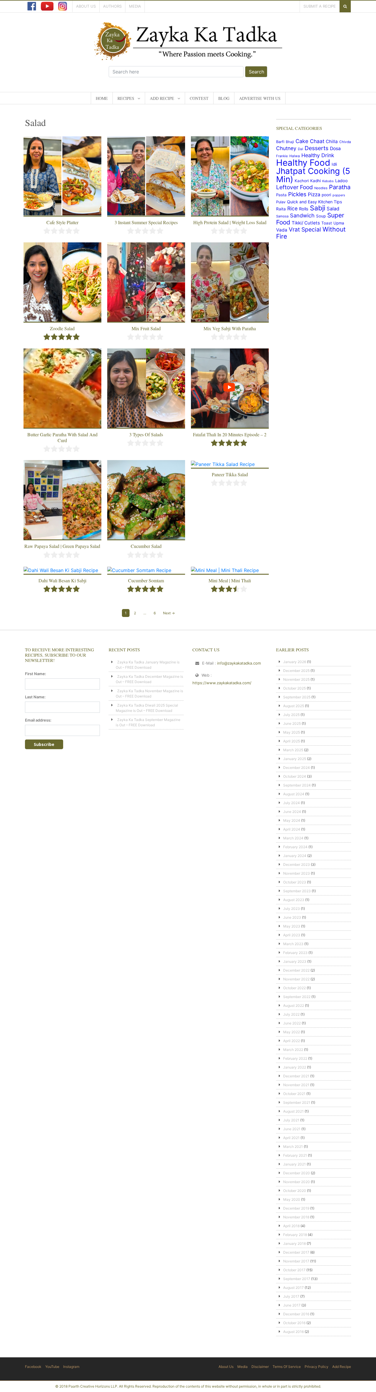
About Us (86, 6)
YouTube (52, 1366)
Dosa (335, 148)
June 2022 (292, 1023)
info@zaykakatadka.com (239, 663)
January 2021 (294, 1164)
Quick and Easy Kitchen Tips (314, 201)
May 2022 (291, 1032)
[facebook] (31, 6)
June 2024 (292, 811)
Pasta (281, 194)
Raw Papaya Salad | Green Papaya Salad (62, 546)
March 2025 (293, 750)
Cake (302, 141)
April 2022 (291, 1041)
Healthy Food (303, 162)
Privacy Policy (316, 1366)
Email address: (38, 720)
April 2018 (291, 1226)
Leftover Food (294, 187)
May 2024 (291, 820)
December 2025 (296, 670)
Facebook (33, 1366)
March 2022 (293, 1049)
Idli (334, 164)
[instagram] (62, 6)
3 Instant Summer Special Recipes (146, 222)
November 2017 (296, 1261)
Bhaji (290, 142)
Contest (199, 98)
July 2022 (291, 1014)
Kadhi (315, 180)
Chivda (345, 142)
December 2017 (296, 1252)
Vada (281, 230)
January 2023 (294, 961)
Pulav (281, 202)
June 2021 (292, 1129)
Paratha (339, 187)
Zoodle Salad (62, 328)
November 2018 (296, 1217)
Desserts (316, 148)
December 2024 (296, 767)
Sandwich (302, 215)
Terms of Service (287, 1366)
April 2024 (291, 829)
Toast (326, 223)
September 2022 (296, 996)
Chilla (332, 141)
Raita (281, 209)
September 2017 (296, 1279)
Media (135, 6)
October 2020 (294, 1190)
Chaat (317, 141)
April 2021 (291, 1138)
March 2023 (293, 944)
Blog (223, 98)
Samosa (282, 216)
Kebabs (328, 181)
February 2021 (295, 1155)
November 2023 (296, 873)
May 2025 (291, 732)
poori (326, 194)
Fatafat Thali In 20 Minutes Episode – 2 (229, 434)
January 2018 (294, 1243)
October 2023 (294, 882)
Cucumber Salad (146, 546)
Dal (300, 149)
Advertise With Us (260, 98)
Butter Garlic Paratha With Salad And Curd (62, 437)
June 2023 (292, 917)
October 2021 (294, 1093)
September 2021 (296, 1102)
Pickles (297, 194)
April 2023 (291, 935)
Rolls (303, 208)
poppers (339, 195)
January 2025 (294, 759)
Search (256, 72)
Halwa (294, 156)
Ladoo (341, 180)
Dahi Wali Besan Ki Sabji (62, 580)
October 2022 (294, 988)
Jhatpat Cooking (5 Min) (313, 175)
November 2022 (296, 979)
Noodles (321, 188)
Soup (321, 216)
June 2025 (292, 723)
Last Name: (35, 697)
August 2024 (293, 794)
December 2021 (296, 1076)
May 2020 (291, 1199)
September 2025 (296, 697)
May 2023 (291, 926)
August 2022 (293, 1005)
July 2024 (291, 803)
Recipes (126, 98)
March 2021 (293, 1146)
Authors (112, 6)
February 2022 (295, 1058)
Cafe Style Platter (62, 222)
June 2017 (292, 1305)
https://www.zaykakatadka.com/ (221, 682)
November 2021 (296, 1085)
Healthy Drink (317, 155)
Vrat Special (305, 229)
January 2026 (294, 662)
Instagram (71, 1366)
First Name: (35, 673)
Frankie (282, 156)
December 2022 (296, 970)
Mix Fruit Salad (146, 328)
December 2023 (296, 864)
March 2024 (293, 838)
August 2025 (293, 706)
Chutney (286, 148)
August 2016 (293, 1331)
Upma (338, 223)
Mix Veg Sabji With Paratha (230, 328)
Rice (292, 208)
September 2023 (297, 891)
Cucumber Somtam (146, 580)
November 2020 (296, 1182)
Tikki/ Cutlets (306, 223)
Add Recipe (162, 98)
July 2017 (291, 1296)
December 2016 (296, 1314)
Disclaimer (260, 1366)
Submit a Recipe (319, 6)
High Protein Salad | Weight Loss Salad (229, 222)
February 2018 (295, 1234)
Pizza (314, 194)
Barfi (280, 142)
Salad (333, 209)
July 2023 (291, 908)
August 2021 (293, 1111)
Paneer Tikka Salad (230, 474)
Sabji (317, 208)
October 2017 (294, 1270)
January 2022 (294, 1067)
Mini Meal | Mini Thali (230, 580)
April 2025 (291, 741)
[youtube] (47, 6)
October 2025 (294, 688)
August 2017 (293, 1287)
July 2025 (291, 714)
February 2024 (295, 847)
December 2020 (296, 1173)
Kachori (302, 180)
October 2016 (294, 1323)
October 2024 (294, 776)
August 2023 (293, 900)
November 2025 (296, 679)
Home (102, 98)
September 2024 (297, 785)
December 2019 (296, 1208)
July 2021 (291, 1120)
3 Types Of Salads (146, 434)
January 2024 (294, 855)
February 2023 (295, 952)
